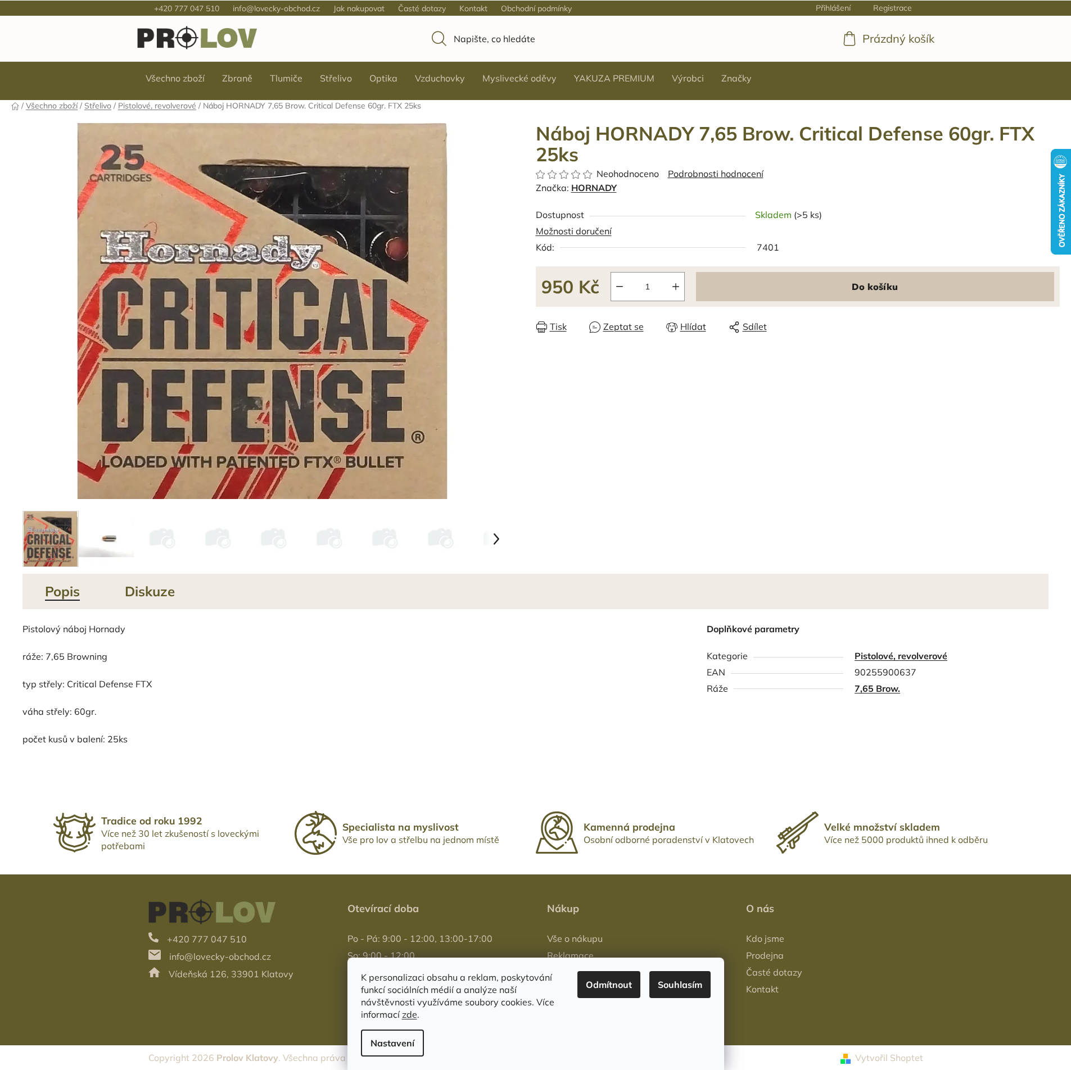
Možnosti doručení (574, 231)
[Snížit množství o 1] (619, 287)
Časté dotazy (422, 8)
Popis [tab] (62, 591)
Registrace (892, 8)
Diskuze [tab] (150, 591)
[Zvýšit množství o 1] (675, 287)
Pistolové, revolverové (901, 655)
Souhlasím (680, 984)
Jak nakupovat (359, 8)
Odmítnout (609, 984)
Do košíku (875, 286)
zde (409, 1014)
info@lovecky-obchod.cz (276, 8)
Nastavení (392, 1043)
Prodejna (765, 955)
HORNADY (594, 187)
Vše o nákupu (575, 938)
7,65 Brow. (877, 688)
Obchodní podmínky (536, 8)
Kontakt (473, 8)
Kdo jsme (765, 938)
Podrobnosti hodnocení (715, 173)
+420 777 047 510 (186, 8)
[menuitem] (175, 78)
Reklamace (570, 955)
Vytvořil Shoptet (889, 1057)
